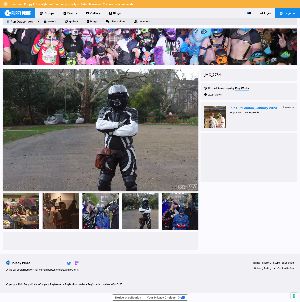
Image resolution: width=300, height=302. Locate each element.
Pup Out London (22, 21)
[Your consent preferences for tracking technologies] (294, 296)
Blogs (117, 13)
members (144, 21)
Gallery (95, 13)
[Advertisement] (100, 241)
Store (276, 262)
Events (72, 13)
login (267, 13)
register (290, 13)
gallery (73, 21)
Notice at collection (128, 297)
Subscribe (288, 262)
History (266, 262)
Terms (256, 262)
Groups (49, 13)
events (52, 21)
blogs (93, 21)
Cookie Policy (285, 268)
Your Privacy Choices (161, 297)
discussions (118, 21)
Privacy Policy (262, 268)
